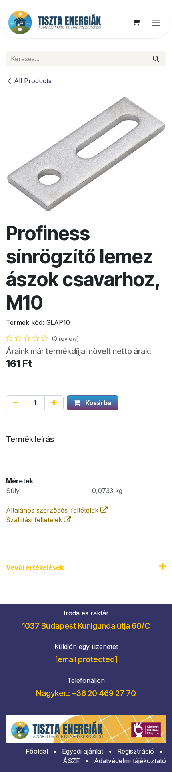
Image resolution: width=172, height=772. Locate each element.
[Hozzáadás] (54, 402)
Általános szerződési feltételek (53, 510)
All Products (33, 81)
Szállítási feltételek (35, 520)
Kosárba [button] (98, 403)
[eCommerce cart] (136, 22)
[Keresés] (156, 58)
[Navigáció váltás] (156, 22)
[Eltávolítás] (15, 402)
